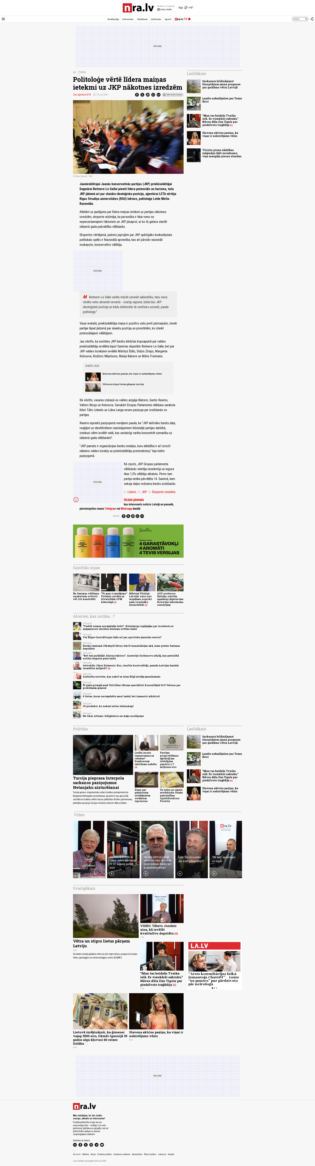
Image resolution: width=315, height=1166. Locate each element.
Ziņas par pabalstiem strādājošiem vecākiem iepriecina (142, 795)
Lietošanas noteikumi (121, 1154)
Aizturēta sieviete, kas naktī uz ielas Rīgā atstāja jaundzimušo (121, 676)
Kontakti (171, 1154)
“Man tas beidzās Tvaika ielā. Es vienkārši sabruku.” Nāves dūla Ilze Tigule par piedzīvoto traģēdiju (220, 120)
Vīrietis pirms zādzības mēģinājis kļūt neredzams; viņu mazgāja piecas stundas (222, 153)
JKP (142, 492)
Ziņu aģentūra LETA (82, 94)
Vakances (162, 1154)
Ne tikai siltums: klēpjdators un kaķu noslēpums (113, 716)
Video (79, 814)
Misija (93, 1154)
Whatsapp (126, 508)
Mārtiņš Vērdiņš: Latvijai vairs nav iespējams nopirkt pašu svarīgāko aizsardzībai (140, 599)
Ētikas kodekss (150, 1154)
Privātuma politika (104, 1154)
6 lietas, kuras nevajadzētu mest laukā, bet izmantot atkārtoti (121, 696)
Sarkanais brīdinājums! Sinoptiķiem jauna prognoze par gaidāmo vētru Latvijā (221, 84)
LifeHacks (156, 19)
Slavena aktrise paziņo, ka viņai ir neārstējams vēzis (132, 373)
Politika (82, 72)
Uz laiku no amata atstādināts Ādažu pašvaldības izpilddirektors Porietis (171, 795)
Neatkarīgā (113, 19)
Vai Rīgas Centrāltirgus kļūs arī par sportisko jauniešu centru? (122, 637)
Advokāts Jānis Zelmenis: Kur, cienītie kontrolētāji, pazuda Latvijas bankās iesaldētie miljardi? (131, 667)
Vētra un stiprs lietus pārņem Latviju (123, 384)
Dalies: (116, 516)
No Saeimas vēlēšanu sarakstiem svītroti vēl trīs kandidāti (86, 596)
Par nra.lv (77, 1154)
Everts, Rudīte (164, 9)
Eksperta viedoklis (162, 492)
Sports (168, 19)
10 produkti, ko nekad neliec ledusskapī (108, 706)
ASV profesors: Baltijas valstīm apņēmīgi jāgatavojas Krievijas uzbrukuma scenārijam (170, 599)
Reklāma (85, 1154)
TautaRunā (142, 19)
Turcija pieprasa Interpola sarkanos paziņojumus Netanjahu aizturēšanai (98, 782)
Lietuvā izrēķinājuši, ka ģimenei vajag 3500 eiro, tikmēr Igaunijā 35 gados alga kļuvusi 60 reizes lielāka (100, 1037)
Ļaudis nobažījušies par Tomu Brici (222, 100)
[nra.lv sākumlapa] (138, 7)
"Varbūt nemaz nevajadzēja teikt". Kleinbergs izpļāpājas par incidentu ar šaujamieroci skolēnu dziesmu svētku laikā (128, 627)
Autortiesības (137, 1154)
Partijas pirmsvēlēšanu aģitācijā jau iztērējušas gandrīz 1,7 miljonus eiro (169, 759)
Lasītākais (196, 73)
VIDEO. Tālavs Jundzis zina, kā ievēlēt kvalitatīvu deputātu (158, 929)
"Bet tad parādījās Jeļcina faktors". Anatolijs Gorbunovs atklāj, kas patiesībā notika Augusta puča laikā (131, 657)
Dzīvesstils (127, 19)
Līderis (130, 492)
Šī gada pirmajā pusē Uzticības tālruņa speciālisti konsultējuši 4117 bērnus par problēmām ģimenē (131, 686)
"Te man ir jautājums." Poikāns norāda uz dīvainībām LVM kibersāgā (114, 598)
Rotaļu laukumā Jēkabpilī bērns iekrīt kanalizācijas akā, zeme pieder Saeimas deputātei (131, 647)
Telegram (110, 508)
